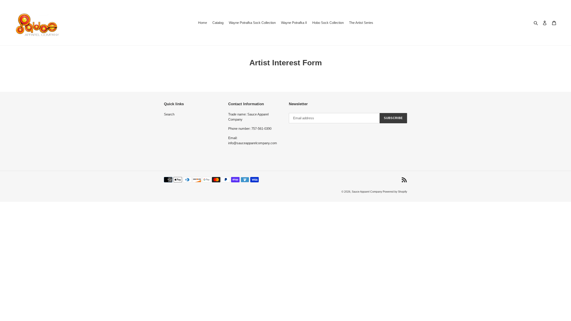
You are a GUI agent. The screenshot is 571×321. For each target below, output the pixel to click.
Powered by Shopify (395, 191)
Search (169, 114)
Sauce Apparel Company (367, 191)
